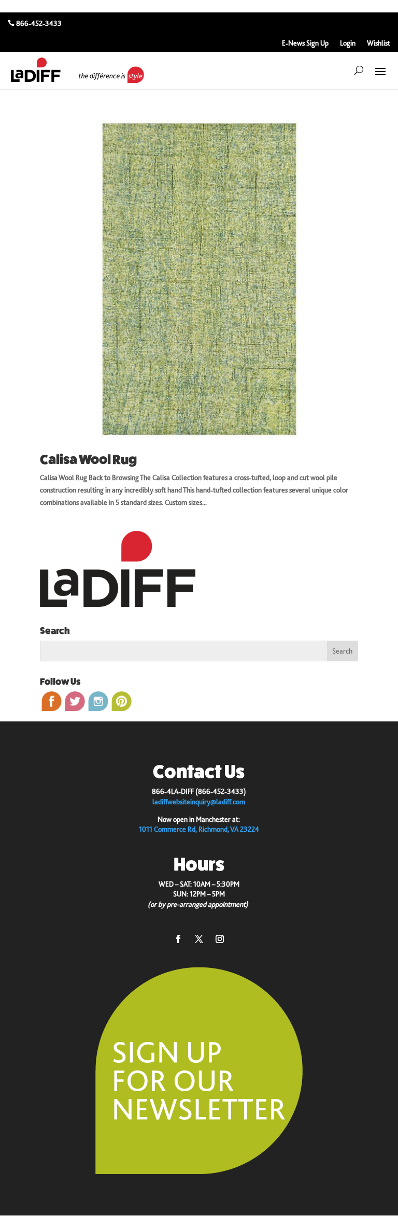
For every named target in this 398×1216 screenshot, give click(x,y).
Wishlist (378, 43)
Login (348, 43)
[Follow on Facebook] (178, 939)
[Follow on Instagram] (219, 939)
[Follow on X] (199, 939)
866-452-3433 (39, 23)
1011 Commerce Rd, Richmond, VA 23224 (199, 829)
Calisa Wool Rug (88, 460)
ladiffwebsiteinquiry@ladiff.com (198, 802)
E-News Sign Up (305, 43)
